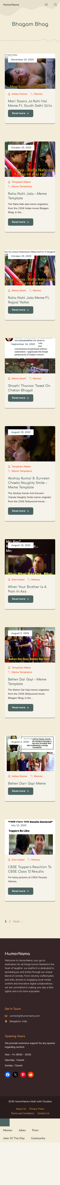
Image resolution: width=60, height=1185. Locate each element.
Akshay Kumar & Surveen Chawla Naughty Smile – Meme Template (29, 483)
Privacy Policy (36, 1108)
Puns (35, 1130)
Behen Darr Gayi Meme (27, 783)
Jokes (22, 1130)
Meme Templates (22, 186)
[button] (55, 5)
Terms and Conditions (22, 1113)
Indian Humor (19, 94)
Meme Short (19, 290)
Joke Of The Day (14, 1138)
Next (18, 921)
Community (38, 1138)
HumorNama (11, 5)
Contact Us (43, 1113)
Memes (38, 94)
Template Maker (21, 182)
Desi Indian (18, 579)
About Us (21, 1108)
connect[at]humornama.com (25, 1015)
